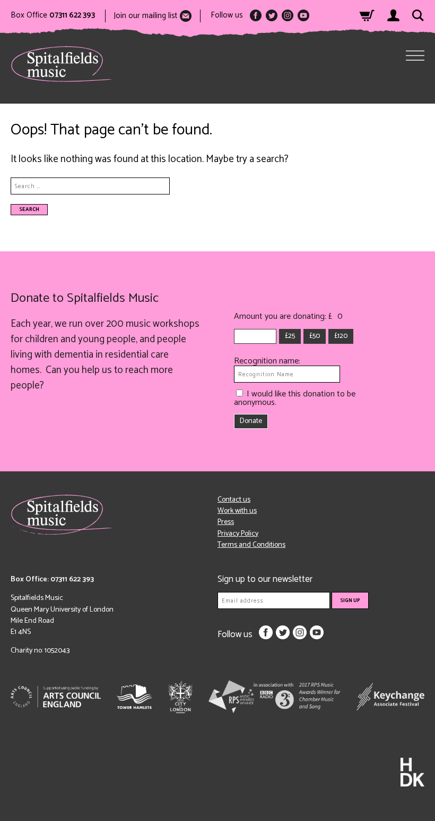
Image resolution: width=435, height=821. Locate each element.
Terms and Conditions (251, 545)
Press (226, 522)
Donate (251, 421)
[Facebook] (255, 15)
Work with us (237, 511)
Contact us (234, 500)
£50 (314, 336)
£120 (340, 336)
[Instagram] (287, 15)
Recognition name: (267, 361)
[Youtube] (303, 15)
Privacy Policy (238, 534)
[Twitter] (271, 15)
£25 (290, 336)
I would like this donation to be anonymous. (294, 398)
